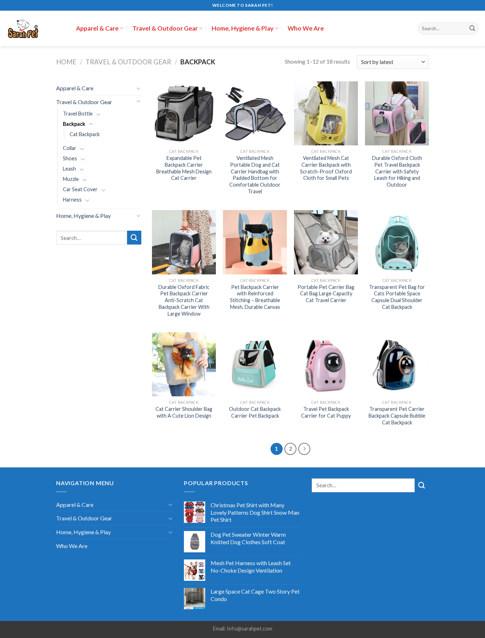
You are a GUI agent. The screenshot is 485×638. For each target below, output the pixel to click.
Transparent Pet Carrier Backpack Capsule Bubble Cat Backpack (397, 415)
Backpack (74, 124)
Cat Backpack (85, 134)
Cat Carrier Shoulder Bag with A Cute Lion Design (184, 412)
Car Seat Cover (80, 189)
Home (66, 62)
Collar (69, 148)
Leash (69, 169)
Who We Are (306, 28)
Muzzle (71, 179)
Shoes (70, 158)
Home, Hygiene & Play (242, 28)
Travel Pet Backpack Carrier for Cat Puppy (326, 412)
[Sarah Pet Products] (35, 28)
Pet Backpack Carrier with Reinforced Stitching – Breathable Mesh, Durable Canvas (255, 297)
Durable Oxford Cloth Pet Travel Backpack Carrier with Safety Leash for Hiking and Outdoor (397, 171)
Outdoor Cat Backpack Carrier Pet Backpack (255, 412)
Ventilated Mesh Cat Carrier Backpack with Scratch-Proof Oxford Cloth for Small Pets (326, 168)
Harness (72, 200)
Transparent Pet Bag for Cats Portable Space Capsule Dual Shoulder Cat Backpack (397, 297)
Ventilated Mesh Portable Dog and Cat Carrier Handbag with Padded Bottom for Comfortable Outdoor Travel (254, 174)
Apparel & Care (97, 28)
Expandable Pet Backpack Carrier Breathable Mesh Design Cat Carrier (184, 168)
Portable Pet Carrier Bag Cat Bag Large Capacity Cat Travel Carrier (326, 293)
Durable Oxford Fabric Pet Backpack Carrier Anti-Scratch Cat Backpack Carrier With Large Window (183, 300)
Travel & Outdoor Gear (165, 28)
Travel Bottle (78, 114)
